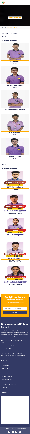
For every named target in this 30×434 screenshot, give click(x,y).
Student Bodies (5, 368)
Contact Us (5, 387)
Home (4, 27)
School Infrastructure (7, 371)
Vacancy (4, 382)
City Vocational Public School (14, 326)
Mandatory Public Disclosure (9, 384)
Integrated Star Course (7, 373)
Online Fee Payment (7, 379)
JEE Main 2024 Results (7, 376)
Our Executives (5, 365)
